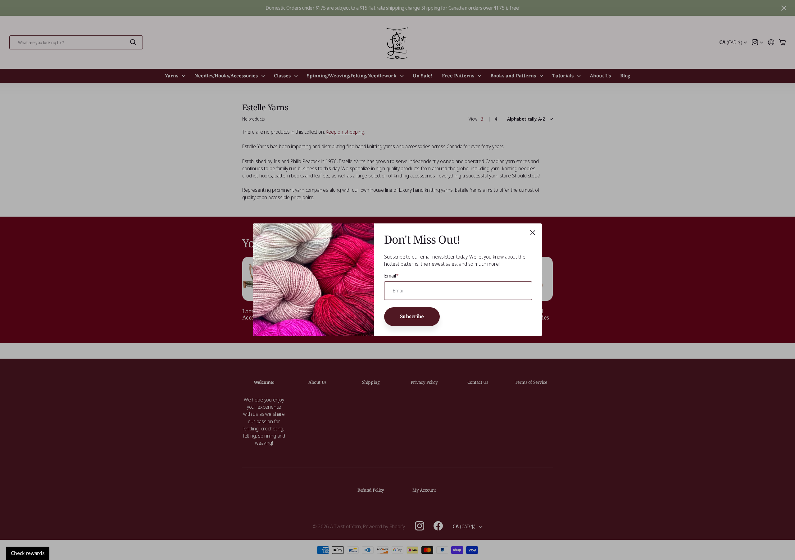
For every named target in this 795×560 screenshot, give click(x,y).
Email (391, 275)
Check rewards (28, 553)
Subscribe (412, 316)
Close (532, 232)
